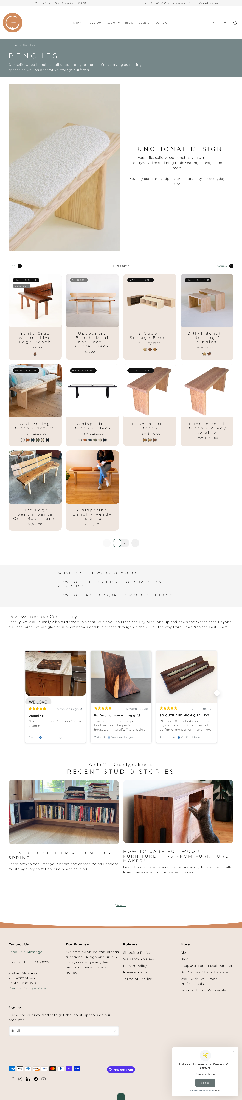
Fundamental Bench (150, 426)
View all (120, 905)
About (186, 953)
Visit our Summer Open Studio (52, 3)
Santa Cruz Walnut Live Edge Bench (35, 337)
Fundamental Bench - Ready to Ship (207, 428)
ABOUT (112, 22)
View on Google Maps (28, 988)
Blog (185, 959)
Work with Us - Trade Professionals (199, 981)
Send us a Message (25, 952)
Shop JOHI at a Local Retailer (206, 966)
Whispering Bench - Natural (35, 426)
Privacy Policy (135, 972)
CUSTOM (95, 22)
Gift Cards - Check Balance (204, 972)
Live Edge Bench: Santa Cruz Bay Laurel (35, 514)
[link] (225, 22)
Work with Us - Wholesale (203, 990)
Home (13, 45)
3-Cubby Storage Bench (150, 335)
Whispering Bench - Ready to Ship (92, 514)
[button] (215, 22)
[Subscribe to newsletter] (115, 1031)
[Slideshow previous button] (25, 693)
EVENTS (144, 22)
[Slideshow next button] (217, 693)
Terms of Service (137, 979)
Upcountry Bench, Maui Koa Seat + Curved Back (92, 339)
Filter (13, 266)
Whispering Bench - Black (92, 426)
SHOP (77, 22)
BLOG (129, 22)
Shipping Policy (137, 953)
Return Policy (135, 966)
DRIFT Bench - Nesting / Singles (207, 337)
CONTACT (162, 22)
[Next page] (135, 543)
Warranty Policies (138, 959)
